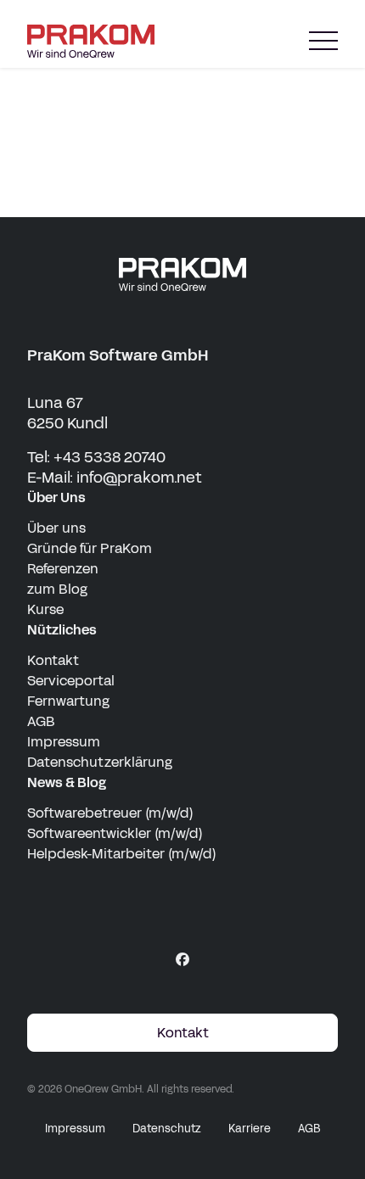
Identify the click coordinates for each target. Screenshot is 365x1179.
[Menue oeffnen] (323, 41)
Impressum (63, 742)
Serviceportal (71, 680)
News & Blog (66, 782)
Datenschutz (166, 1129)
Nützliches (62, 630)
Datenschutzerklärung (99, 762)
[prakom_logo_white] (182, 274)
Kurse (45, 609)
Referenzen (62, 568)
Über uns (56, 528)
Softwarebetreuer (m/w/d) (110, 813)
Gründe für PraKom (89, 548)
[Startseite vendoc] (90, 41)
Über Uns (56, 497)
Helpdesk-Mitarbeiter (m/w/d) (121, 853)
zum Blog (57, 589)
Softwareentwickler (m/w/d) (115, 833)
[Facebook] (182, 959)
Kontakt (53, 660)
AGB (41, 721)
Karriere (249, 1129)
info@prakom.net (139, 478)
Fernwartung (68, 701)
